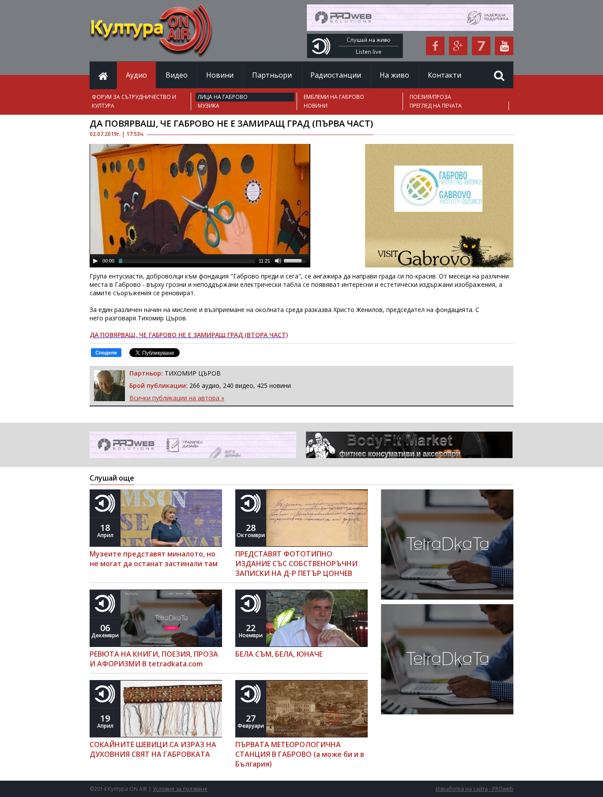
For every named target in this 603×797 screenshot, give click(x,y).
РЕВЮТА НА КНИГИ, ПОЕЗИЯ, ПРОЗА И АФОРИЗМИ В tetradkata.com (154, 659)
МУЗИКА (208, 105)
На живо (394, 75)
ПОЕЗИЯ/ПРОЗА (430, 97)
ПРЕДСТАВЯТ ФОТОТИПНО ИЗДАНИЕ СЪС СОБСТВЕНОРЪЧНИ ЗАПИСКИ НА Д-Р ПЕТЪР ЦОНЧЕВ (296, 563)
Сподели (106, 352)
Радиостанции (335, 75)
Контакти (444, 75)
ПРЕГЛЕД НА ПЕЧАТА (436, 105)
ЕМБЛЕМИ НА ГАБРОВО (334, 97)
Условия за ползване (180, 789)
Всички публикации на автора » (176, 398)
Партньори (272, 75)
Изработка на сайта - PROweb (474, 789)
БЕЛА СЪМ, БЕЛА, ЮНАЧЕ (279, 654)
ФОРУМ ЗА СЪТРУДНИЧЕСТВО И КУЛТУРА (134, 101)
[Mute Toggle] (278, 260)
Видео (177, 75)
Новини (220, 75)
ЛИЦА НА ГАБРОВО (223, 97)
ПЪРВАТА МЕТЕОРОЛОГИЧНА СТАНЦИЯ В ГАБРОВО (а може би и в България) (299, 754)
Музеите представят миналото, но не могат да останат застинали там (154, 558)
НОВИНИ (316, 105)
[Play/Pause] (95, 260)
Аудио (136, 75)
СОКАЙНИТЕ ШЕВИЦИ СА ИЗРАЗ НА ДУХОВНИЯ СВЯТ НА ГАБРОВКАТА (153, 749)
